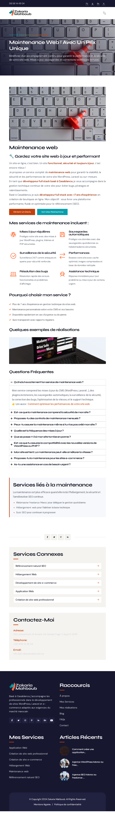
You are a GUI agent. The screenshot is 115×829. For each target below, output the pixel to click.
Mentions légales (42, 804)
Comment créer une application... (83, 751)
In (104, 3)
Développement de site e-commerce (36, 582)
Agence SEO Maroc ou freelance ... (84, 776)
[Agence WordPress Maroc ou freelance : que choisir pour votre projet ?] (64, 763)
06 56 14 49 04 (17, 3)
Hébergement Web (26, 574)
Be (98, 3)
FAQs (62, 719)
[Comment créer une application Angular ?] (64, 751)
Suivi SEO (21, 512)
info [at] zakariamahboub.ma (28, 653)
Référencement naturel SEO (31, 565)
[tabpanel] (57, 350)
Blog (62, 713)
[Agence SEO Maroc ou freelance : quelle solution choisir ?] (64, 776)
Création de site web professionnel (35, 599)
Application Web (25, 591)
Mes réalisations (68, 707)
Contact (64, 725)
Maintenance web (19, 771)
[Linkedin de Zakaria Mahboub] (38, 720)
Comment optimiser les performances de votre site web (59, 404)
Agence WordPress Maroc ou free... (87, 763)
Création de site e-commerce (25, 759)
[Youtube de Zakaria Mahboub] (51, 720)
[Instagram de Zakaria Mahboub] (25, 720)
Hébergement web (26, 507)
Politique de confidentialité (67, 804)
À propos (65, 695)
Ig (92, 3)
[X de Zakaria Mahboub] (18, 720)
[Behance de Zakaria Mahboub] (45, 720)
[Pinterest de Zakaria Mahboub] (31, 720)
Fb (87, 3)
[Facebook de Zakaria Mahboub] (12, 720)
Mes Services (67, 701)
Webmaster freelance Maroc (31, 502)
